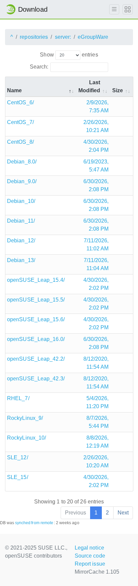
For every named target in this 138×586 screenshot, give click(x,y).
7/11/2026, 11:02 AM (96, 244)
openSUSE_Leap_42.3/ (36, 378)
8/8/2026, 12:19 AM (97, 442)
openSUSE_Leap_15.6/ (36, 319)
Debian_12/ (21, 240)
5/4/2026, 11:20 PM (97, 402)
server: (63, 37)
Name (14, 90)
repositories (34, 37)
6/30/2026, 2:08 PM (96, 185)
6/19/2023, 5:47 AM (96, 165)
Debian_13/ (21, 260)
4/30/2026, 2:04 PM (96, 146)
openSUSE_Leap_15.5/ (36, 300)
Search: (39, 67)
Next (123, 512)
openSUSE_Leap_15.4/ (36, 280)
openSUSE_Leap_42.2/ (36, 359)
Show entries (69, 54)
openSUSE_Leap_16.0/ (36, 339)
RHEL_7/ (18, 398)
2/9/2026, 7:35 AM (97, 106)
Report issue (90, 564)
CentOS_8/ (20, 142)
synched (23, 522)
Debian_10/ (21, 201)
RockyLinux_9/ (25, 418)
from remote (42, 522)
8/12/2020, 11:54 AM (96, 363)
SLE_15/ (17, 477)
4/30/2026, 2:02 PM (96, 284)
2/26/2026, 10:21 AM (96, 126)
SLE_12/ (17, 457)
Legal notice (89, 548)
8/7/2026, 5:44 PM (97, 422)
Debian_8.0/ (22, 161)
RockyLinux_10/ (26, 438)
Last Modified (89, 86)
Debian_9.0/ (22, 181)
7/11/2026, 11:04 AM (96, 264)
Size (117, 90)
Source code (90, 556)
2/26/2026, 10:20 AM (96, 461)
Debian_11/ (21, 221)
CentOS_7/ (20, 122)
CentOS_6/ (20, 102)
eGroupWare (93, 37)
